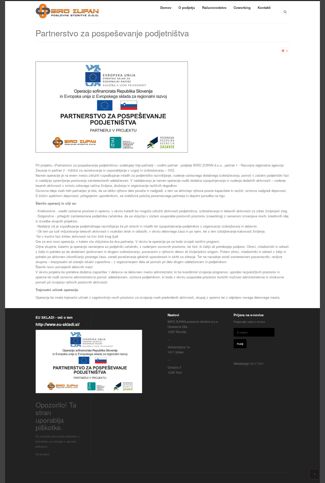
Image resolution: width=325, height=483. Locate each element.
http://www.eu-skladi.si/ (57, 324)
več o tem (64, 317)
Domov (165, 7)
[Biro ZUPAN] (67, 11)
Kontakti (264, 7)
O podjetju (186, 7)
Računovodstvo (214, 7)
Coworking (242, 7)
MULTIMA (257, 363)
